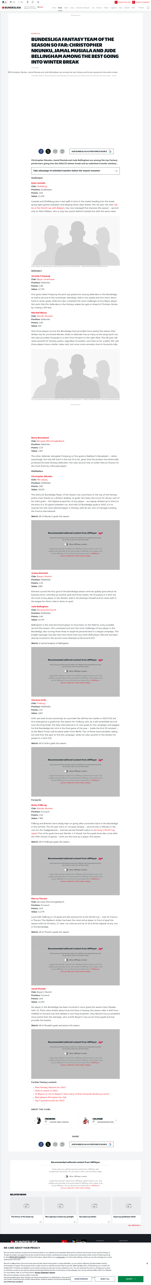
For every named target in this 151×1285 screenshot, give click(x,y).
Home (54, 7)
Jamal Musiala (38, 989)
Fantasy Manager (143, 2)
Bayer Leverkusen (46, 279)
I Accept (129, 1279)
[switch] (66, 544)
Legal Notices (123, 1240)
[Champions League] (32, 2)
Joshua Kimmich (39, 573)
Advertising (100, 1240)
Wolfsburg (42, 187)
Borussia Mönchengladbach (50, 441)
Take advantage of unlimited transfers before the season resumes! (66, 170)
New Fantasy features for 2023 (50, 1088)
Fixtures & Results (83, 7)
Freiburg (41, 703)
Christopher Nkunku (41, 477)
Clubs (72, 7)
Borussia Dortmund (46, 610)
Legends (114, 7)
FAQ (133, 7)
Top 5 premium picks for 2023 (49, 1101)
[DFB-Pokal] (28, 2)
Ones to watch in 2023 (46, 1091)
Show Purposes (81, 1279)
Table (66, 7)
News (60, 7)
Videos (106, 7)
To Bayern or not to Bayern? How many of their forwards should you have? (72, 1094)
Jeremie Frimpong (40, 276)
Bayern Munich (44, 577)
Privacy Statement (42, 1272)
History (99, 7)
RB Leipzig (42, 480)
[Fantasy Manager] (133, 2)
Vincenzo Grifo (38, 700)
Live (93, 7)
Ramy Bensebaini (40, 438)
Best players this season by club (50, 1097)
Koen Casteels (38, 183)
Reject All (105, 1279)
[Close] (147, 1263)
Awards (127, 7)
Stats (120, 7)
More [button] (142, 7)
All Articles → (135, 1225)
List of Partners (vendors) (13, 1282)
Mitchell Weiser (39, 313)
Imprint (52, 1272)
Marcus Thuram (39, 899)
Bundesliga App (124, 2)
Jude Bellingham (39, 607)
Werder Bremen (45, 316)
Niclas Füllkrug (39, 805)
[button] (147, 7)
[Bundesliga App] (116, 2)
